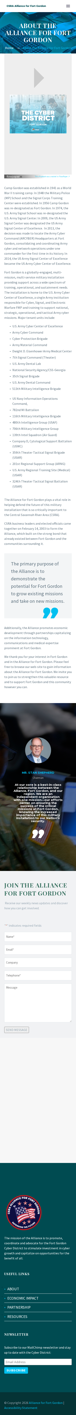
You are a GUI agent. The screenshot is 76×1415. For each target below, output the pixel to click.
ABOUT (13, 1288)
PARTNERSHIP (19, 1307)
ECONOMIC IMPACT (23, 1298)
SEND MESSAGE (16, 1030)
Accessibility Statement (20, 1408)
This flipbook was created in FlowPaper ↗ (52, 176)
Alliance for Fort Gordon (46, 1403)
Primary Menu (68, 6)
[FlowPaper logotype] (14, 175)
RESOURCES (17, 1316)
